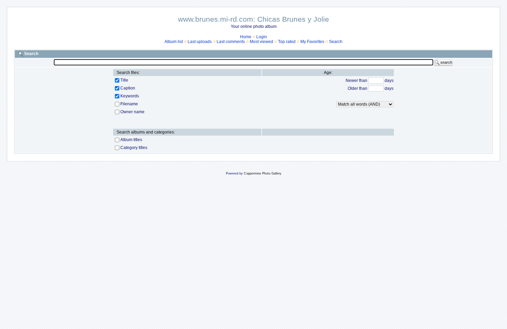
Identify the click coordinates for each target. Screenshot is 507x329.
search (446, 62)
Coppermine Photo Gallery (262, 173)
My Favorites (312, 41)
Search (335, 41)
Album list (174, 41)
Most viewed (261, 41)
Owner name (132, 111)
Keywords (129, 96)
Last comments (231, 41)
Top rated (287, 41)
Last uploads (200, 41)
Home (245, 36)
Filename (129, 104)
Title (124, 80)
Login (261, 36)
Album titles (131, 139)
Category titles (133, 147)
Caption (127, 88)
